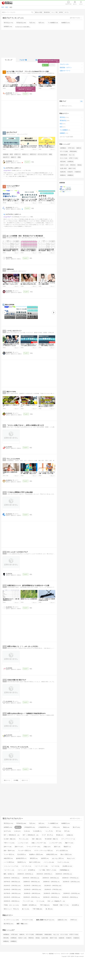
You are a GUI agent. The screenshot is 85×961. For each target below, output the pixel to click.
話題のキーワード (65, 70)
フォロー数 (23, 60)
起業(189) (63, 171)
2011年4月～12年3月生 (12, 885)
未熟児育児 (8, 858)
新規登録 (51, 953)
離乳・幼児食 (9, 874)
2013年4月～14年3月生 (52, 885)
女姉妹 (70, 835)
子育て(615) (71, 148)
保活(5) (79, 165)
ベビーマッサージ (41, 866)
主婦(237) (70, 171)
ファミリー (27, 919)
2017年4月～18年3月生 (12, 893)
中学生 (56, 827)
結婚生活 (62, 919)
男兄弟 (59, 835)
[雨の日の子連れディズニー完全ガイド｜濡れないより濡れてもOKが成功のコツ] (62, 189)
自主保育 (75, 905)
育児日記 (8, 22)
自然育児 (44, 858)
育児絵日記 (21, 22)
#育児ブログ (33, 154)
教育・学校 (22, 923)
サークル (40, 901)
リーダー (68, 4)
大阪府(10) (78, 171)
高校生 (66, 827)
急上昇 (38, 60)
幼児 (41, 22)
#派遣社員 (5, 154)
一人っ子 (48, 831)
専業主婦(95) (73, 151)
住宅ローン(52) (64, 165)
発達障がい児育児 (35, 854)
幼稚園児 (65, 22)
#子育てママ (17, 154)
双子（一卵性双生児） (11, 835)
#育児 (11, 154)
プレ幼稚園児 (53, 22)
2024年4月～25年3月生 (69, 897)
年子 (58, 831)
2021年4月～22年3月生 (12, 897)
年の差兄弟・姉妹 (51, 839)
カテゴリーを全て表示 (66, 136)
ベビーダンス (26, 866)
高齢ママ (69, 843)
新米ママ (19, 846)
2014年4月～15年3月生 (12, 889)
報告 (31, 93)
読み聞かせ (67, 866)
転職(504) (63, 175)
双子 (66, 831)
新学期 (61, 12)
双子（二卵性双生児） (30, 835)
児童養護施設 (64, 870)
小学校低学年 (29, 827)
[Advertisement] (42, 43)
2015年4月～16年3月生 (32, 889)
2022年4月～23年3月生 (31, 897)
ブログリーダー (64, 64)
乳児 (32, 22)
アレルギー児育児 (24, 850)
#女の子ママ (6, 157)
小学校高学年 (43, 827)
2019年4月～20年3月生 (52, 893)
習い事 (49, 909)
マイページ (57, 953)
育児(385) (63, 161)
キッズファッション (11, 919)
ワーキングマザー (33, 846)
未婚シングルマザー (38, 843)
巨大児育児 (21, 854)
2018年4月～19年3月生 (32, 893)
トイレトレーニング (11, 866)
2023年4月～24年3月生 (50, 897)
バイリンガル (49, 862)
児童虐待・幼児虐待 (29, 905)
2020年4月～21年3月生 (71, 893)
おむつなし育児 (57, 858)
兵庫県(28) (70, 161)
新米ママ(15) (72, 168)
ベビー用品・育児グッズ (47, 870)
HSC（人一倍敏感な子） (56, 901)
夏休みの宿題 (38, 12)
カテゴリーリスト (75, 18)
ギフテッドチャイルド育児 (43, 850)
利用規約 (77, 953)
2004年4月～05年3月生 (31, 878)
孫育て (57, 846)
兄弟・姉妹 (36, 839)
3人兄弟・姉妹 (9, 839)
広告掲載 (72, 953)
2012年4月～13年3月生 (32, 885)
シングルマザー (55, 843)
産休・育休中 (9, 850)
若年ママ (7, 846)
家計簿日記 (8, 923)
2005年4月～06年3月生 (50, 878)
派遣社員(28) (64, 154)
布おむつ (70, 858)
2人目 (26, 831)
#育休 (19, 157)
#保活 (50, 154)
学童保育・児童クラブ (60, 905)
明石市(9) (73, 165)
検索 (33, 12)
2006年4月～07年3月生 (70, 878)
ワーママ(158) (64, 151)
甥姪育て (67, 846)
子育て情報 (37, 909)
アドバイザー (28, 901)
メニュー (81, 4)
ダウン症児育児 (61, 850)
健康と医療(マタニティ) (45, 919)
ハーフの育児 (9, 862)
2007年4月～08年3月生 (12, 881)
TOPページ (45, 953)
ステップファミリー (67, 839)
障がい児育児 (66, 854)
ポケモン (67, 12)
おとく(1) (72, 154)
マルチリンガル (63, 862)
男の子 (76, 827)
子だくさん (23, 839)
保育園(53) (63, 148)
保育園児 (8, 26)
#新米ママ (13, 157)
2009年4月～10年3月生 (51, 881)
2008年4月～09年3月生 (31, 881)
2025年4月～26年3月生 (11, 901)
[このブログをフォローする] (25, 94)
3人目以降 (37, 831)
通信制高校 (47, 12)
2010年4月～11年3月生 (71, 881)
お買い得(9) (63, 168)
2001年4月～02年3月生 (44, 874)
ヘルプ (82, 953)
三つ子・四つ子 (47, 835)
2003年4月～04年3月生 (11, 878)
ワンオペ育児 (9, 854)
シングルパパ (23, 843)
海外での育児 (34, 862)
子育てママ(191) (74, 158)
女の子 (7, 831)
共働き (47, 846)
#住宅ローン (25, 154)
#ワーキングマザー (42, 154)
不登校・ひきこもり (11, 905)
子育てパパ (9, 843)
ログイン (75, 4)
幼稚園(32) (70, 175)
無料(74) (79, 148)
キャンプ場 (54, 12)
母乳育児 (33, 858)
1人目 (17, 831)
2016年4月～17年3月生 (52, 889)
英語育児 (21, 862)
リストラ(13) (64, 158)
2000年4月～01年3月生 (25, 874)
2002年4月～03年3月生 (63, 874)
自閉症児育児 (51, 854)
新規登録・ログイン (66, 67)
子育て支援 (44, 905)
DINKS (73, 919)
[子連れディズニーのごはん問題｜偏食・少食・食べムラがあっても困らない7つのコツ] (68, 189)
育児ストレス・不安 (11, 909)
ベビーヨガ (55, 866)
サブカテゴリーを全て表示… (22, 26)
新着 (52, 60)
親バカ (25, 909)
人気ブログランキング (7, 3)
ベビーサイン (9, 870)
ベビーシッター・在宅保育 (26, 870)
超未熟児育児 (21, 858)
